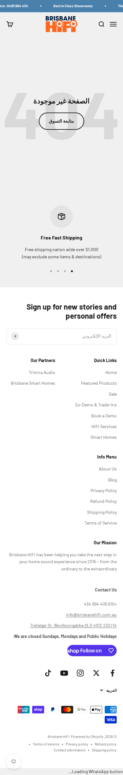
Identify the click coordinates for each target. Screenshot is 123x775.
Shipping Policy (102, 512)
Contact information (69, 750)
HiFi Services (104, 426)
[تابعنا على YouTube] (64, 673)
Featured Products (99, 383)
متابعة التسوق (61, 121)
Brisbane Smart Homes (33, 383)
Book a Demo (104, 415)
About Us (108, 468)
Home (111, 372)
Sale (113, 394)
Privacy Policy (104, 490)
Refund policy (106, 744)
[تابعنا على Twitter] (96, 673)
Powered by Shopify (87, 736)
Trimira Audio (42, 372)
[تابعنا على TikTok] (48, 673)
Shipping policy (104, 750)
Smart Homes (104, 437)
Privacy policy (77, 744)
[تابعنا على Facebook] (112, 673)
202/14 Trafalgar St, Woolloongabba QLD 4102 (73, 625)
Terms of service (46, 744)
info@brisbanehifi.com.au (91, 614)
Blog (112, 479)
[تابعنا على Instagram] (80, 673)
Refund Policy (103, 501)
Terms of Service (101, 522)
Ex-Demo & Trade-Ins (96, 404)
